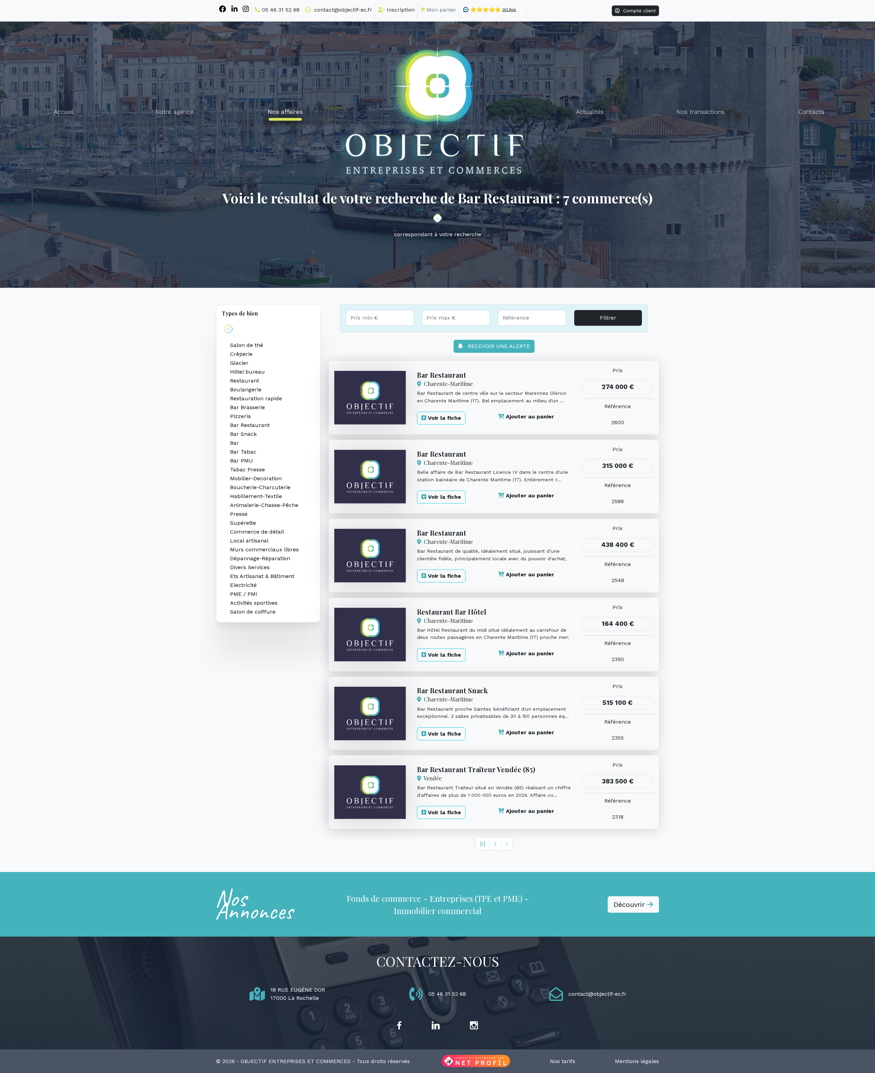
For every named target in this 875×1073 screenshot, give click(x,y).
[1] (482, 843)
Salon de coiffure (252, 611)
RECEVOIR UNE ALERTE (496, 346)
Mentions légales (637, 1061)
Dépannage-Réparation (260, 558)
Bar (234, 443)
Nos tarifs (562, 1061)
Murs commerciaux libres (264, 549)
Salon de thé (246, 345)
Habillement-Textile (256, 496)
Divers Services (250, 567)
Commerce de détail (257, 531)
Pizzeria (240, 416)
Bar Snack (243, 434)
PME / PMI (243, 594)
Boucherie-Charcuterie (260, 487)
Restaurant (244, 380)
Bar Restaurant (250, 425)
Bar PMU (241, 460)
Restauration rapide (256, 398)
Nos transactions (700, 111)
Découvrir (630, 904)
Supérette (243, 523)
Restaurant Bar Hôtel (451, 611)
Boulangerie (245, 389)
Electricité (243, 585)
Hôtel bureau (247, 371)
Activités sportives (254, 603)
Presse (238, 514)
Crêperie (241, 354)
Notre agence (174, 111)
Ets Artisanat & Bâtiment (262, 576)
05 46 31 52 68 (279, 9)
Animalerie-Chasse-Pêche (264, 505)
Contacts (811, 111)
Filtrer (608, 317)
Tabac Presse (247, 469)
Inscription (400, 9)
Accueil (63, 111)
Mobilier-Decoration (256, 478)
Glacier (239, 363)
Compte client (638, 10)
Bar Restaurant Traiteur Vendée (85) (476, 769)
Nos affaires (285, 111)
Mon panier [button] (440, 9)
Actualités (590, 111)
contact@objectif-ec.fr (341, 9)
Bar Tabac (243, 451)
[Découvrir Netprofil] (476, 1061)
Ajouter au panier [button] (529, 416)
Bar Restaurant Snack (452, 690)
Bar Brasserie (247, 407)
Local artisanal (249, 540)
